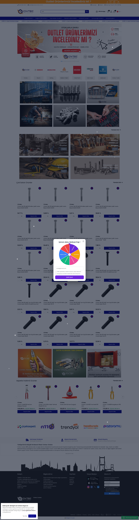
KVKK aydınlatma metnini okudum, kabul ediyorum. (69, 271)
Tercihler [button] (25, 516)
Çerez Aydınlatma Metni (28, 510)
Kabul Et (32, 516)
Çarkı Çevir (69, 277)
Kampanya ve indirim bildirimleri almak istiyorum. (68, 273)
